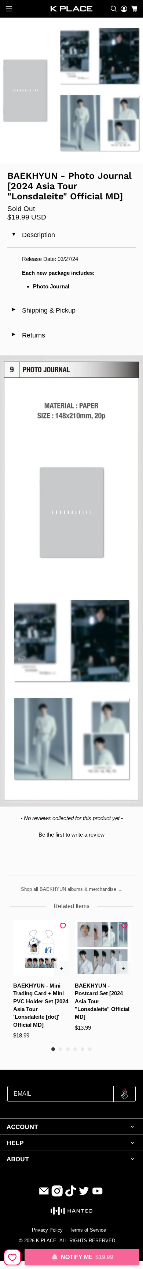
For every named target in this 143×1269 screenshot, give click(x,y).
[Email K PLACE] (44, 1195)
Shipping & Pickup (43, 310)
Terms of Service (88, 1230)
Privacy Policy (47, 1230)
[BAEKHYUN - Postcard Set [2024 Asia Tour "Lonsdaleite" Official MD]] (103, 948)
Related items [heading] (71, 906)
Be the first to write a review (71, 834)
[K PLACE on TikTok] (71, 1195)
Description (32, 235)
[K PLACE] (71, 9)
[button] (71, 833)
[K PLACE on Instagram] (57, 1195)
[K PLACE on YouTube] (97, 1195)
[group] (41, 980)
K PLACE (46, 1240)
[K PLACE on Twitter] (84, 1195)
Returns (28, 335)
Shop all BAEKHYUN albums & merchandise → (71, 889)
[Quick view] (61, 968)
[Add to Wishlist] (12, 1257)
